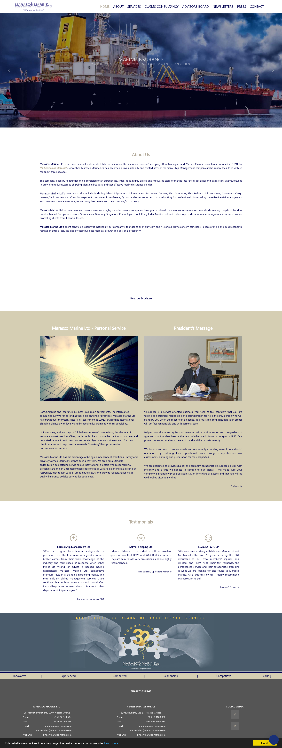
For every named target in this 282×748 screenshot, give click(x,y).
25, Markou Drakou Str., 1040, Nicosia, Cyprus (47, 712)
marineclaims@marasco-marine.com (53, 730)
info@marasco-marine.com (58, 725)
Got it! (265, 743)
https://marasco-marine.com (57, 734)
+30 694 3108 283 (155, 721)
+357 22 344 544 (62, 717)
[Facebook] (235, 714)
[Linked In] (235, 726)
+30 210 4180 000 (155, 717)
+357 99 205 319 (62, 721)
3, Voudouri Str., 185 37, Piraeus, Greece (141, 712)
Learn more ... (112, 743)
